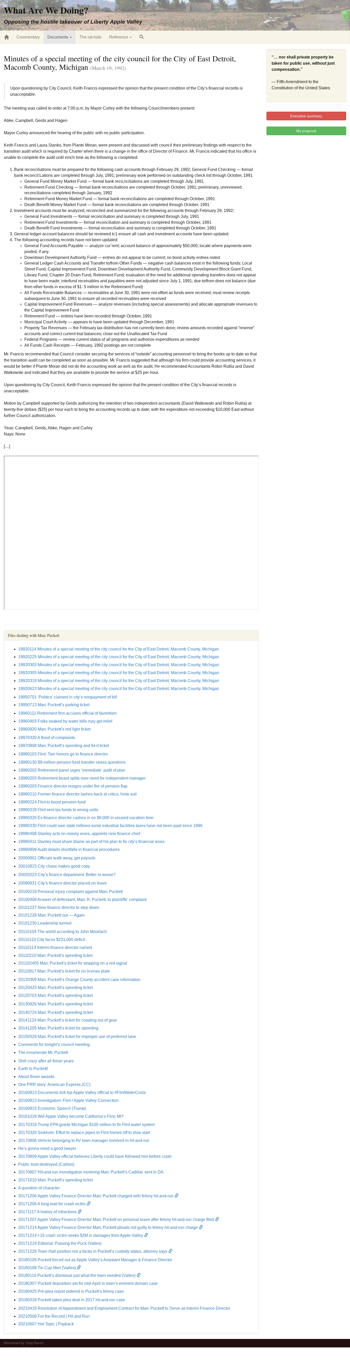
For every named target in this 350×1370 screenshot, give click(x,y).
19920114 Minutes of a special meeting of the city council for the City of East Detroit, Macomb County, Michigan (118, 649)
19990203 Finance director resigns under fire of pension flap (72, 786)
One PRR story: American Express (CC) (54, 1084)
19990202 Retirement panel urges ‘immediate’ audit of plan (71, 770)
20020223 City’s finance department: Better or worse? (67, 874)
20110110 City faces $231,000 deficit (51, 939)
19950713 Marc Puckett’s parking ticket (53, 705)
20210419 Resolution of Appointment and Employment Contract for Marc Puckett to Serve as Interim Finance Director (124, 1308)
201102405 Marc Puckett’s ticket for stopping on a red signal (72, 963)
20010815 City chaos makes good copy (54, 866)
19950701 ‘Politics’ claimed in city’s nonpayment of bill (67, 697)
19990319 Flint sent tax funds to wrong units (58, 810)
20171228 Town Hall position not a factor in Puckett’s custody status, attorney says (93, 1251)
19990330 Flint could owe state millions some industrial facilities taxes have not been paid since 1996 (110, 825)
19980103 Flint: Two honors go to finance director (63, 754)
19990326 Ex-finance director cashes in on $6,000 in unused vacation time (85, 817)
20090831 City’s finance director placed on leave (62, 883)
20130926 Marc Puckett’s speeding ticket (55, 1004)
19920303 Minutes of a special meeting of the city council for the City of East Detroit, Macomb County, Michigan (118, 665)
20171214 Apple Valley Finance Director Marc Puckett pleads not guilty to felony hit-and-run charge (108, 1227)
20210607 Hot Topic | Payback (46, 1324)
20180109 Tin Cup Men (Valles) (47, 1268)
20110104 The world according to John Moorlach (62, 931)
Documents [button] (58, 37)
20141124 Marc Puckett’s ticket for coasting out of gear (67, 1020)
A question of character (39, 1188)
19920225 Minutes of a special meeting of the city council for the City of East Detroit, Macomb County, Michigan (118, 657)
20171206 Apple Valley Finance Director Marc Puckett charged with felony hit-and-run (96, 1196)
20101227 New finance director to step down (58, 907)
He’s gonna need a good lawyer (47, 1148)
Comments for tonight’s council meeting (54, 1044)
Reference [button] (119, 37)
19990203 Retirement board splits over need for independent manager (82, 778)
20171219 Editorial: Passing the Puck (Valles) (59, 1243)
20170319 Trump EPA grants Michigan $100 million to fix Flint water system (86, 1124)
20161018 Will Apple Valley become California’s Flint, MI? (70, 1116)
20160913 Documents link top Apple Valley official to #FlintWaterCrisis (82, 1092)
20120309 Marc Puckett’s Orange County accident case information (79, 979)
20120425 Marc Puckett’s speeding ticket (55, 987)
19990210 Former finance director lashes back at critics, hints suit (77, 794)
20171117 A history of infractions (48, 1212)
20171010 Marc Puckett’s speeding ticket (55, 1180)
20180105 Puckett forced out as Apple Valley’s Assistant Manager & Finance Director (95, 1260)
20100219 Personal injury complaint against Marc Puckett (70, 891)
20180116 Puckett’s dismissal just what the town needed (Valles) (77, 1275)
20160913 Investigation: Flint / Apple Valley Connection (68, 1100)
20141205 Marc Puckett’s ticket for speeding (58, 1028)
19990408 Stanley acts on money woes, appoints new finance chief (79, 833)
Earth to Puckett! (33, 1068)
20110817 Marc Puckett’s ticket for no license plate (64, 971)
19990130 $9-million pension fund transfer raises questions (72, 762)
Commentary (28, 37)
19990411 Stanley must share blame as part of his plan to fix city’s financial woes (91, 841)
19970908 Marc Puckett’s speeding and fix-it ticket (63, 745)
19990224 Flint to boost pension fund (52, 802)
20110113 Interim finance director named (55, 947)
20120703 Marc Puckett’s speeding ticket (55, 995)
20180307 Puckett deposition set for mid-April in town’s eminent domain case (88, 1283)
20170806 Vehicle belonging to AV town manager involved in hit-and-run (83, 1140)
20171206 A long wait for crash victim (52, 1204)
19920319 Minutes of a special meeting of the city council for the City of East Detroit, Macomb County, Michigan (118, 680)
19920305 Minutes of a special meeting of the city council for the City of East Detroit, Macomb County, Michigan (118, 673)
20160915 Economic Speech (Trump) (52, 1108)
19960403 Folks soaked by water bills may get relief (65, 721)
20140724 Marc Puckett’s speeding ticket (55, 1012)
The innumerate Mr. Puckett (43, 1052)
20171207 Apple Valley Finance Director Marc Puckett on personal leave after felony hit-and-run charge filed (116, 1219)
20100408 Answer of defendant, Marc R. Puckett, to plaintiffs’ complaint (82, 899)
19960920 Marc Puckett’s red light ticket (54, 729)
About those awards (36, 1076)
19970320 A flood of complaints (46, 737)
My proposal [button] (306, 131)
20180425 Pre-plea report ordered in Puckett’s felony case (71, 1291)
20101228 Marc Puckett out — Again (51, 915)
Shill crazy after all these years (46, 1061)
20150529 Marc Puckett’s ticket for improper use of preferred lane (77, 1036)
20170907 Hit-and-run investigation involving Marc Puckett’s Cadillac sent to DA (90, 1172)
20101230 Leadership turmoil (44, 923)
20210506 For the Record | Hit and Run (54, 1316)
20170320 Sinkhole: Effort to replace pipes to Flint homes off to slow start (84, 1132)
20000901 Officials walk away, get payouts (56, 858)
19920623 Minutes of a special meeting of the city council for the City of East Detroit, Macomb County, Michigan (118, 688)
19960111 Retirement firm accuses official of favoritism (67, 713)
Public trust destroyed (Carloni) (46, 1164)
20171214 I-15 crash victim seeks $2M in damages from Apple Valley (81, 1235)
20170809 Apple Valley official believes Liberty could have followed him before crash (95, 1156)
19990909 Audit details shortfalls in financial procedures (69, 849)
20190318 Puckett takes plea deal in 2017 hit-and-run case (71, 1300)
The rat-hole (90, 37)
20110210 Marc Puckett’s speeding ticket (55, 955)
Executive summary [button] (306, 116)
